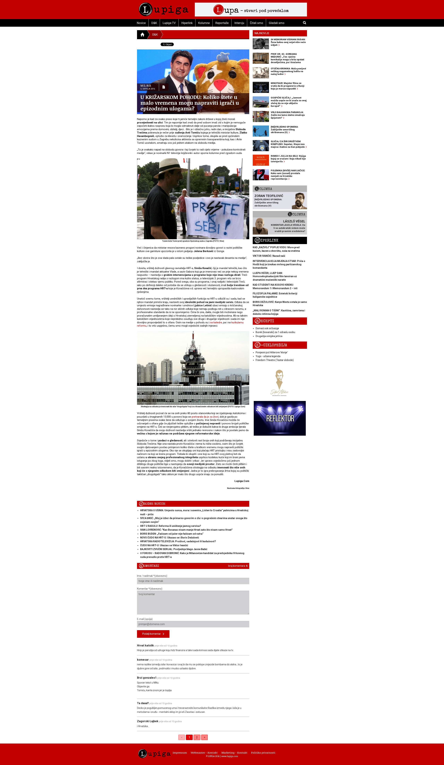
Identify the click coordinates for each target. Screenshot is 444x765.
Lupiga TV (169, 23)
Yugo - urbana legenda (268, 356)
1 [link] (189, 737)
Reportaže (222, 23)
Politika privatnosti (263, 752)
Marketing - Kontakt (234, 752)
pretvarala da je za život (205, 416)
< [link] (181, 737)
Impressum (180, 752)
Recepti (264, 321)
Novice (141, 23)
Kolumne (204, 23)
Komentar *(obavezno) (149, 588)
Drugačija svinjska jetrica (269, 336)
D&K (154, 23)
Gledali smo (276, 23)
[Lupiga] (163, 8)
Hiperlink (187, 23)
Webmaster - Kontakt (204, 752)
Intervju (239, 23)
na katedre (216, 322)
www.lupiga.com (229, 756)
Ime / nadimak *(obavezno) (152, 575)
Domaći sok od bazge (267, 328)
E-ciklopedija (270, 345)
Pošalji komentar (152, 633)
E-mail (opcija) (145, 619)
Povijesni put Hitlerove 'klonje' (272, 352)
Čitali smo (256, 23)
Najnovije (261, 33)
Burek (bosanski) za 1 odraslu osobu (275, 332)
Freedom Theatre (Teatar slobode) (275, 360)
